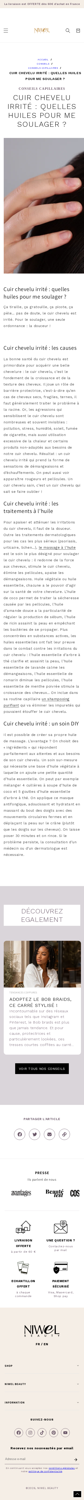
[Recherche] (68, 30)
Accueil (43, 59)
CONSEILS (43, 63)
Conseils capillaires (43, 68)
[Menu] (6, 30)
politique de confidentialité (45, 1471)
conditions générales (62, 1468)
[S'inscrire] (75, 1460)
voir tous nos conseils (42, 1069)
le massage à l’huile (57, 547)
